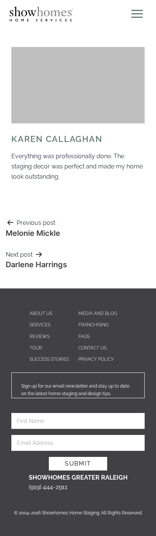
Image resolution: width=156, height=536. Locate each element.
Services (40, 324)
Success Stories (49, 359)
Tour (36, 348)
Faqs (84, 336)
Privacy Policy (96, 359)
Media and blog (97, 313)
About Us (41, 313)
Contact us (92, 348)
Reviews (40, 336)
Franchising (93, 324)
